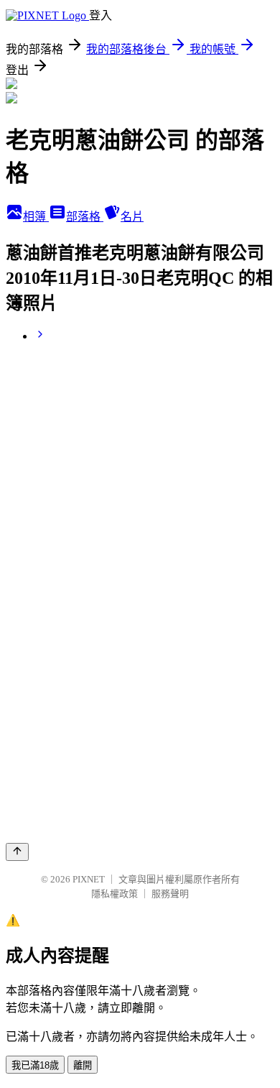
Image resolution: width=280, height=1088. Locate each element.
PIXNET (89, 879)
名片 (132, 217)
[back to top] (17, 852)
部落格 (84, 217)
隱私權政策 (114, 893)
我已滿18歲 (35, 1065)
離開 (82, 1065)
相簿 (36, 217)
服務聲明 (170, 893)
